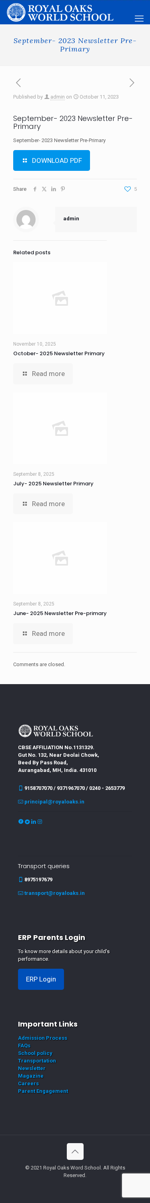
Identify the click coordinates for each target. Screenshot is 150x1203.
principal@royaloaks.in (54, 802)
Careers (28, 1083)
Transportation (37, 1061)
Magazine (31, 1076)
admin (57, 97)
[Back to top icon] (75, 1151)
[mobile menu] (139, 19)
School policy (35, 1053)
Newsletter (32, 1068)
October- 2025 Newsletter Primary (59, 353)
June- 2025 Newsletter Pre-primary (60, 613)
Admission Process (42, 1038)
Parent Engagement (43, 1091)
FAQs (24, 1046)
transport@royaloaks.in (54, 893)
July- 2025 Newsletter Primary (53, 483)
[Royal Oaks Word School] (60, 12)
